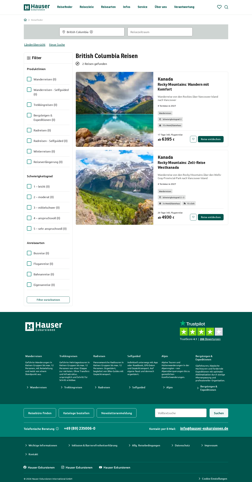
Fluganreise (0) (43, 263)
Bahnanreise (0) (44, 274)
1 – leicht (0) (42, 186)
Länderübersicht (34, 44)
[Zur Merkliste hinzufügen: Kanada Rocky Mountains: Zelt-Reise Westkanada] (193, 217)
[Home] (25, 19)
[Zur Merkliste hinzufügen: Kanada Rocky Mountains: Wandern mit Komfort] (193, 139)
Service (142, 7)
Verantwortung (184, 7)
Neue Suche (57, 44)
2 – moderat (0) (44, 197)
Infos (126, 7)
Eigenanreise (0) (44, 284)
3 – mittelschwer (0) (47, 207)
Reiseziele (87, 7)
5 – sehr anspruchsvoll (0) (50, 228)
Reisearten (108, 7)
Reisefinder (64, 7)
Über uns (161, 7)
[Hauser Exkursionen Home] (37, 7)
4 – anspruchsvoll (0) (47, 218)
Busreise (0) (41, 253)
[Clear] (91, 31)
